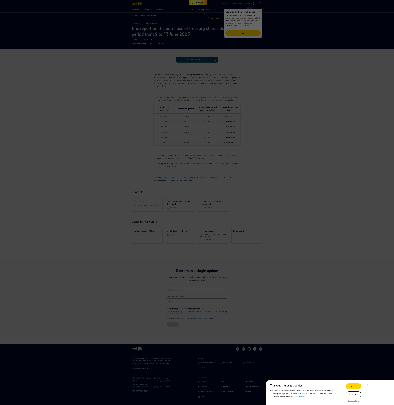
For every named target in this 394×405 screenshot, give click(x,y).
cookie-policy (300, 396)
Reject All (353, 394)
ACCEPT (354, 386)
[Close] (367, 384)
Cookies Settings (353, 401)
